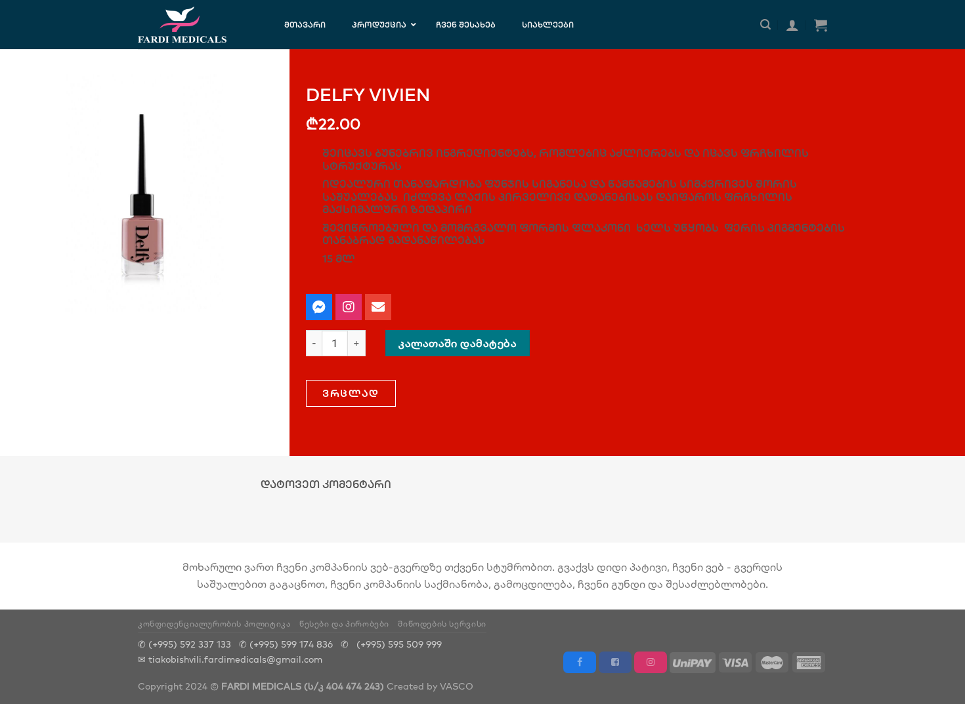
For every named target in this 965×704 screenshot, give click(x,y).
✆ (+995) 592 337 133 (184, 644)
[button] (351, 393)
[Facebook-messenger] (319, 307)
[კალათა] (820, 24)
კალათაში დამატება (457, 343)
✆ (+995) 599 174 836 (286, 644)
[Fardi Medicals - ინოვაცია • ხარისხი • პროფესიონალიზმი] (194, 24)
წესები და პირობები (344, 624)
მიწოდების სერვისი (442, 624)
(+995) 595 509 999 (399, 644)
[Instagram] (348, 307)
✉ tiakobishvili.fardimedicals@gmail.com (230, 659)
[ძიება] (765, 24)
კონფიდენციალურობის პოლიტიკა (214, 624)
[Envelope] (378, 307)
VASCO (456, 686)
